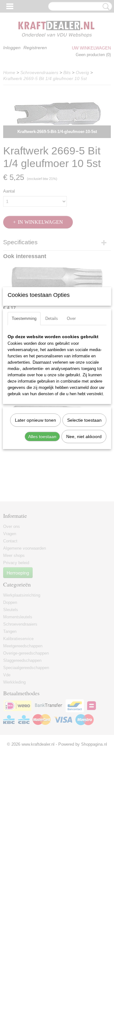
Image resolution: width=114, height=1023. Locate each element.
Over (71, 318)
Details (51, 318)
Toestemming (24, 318)
